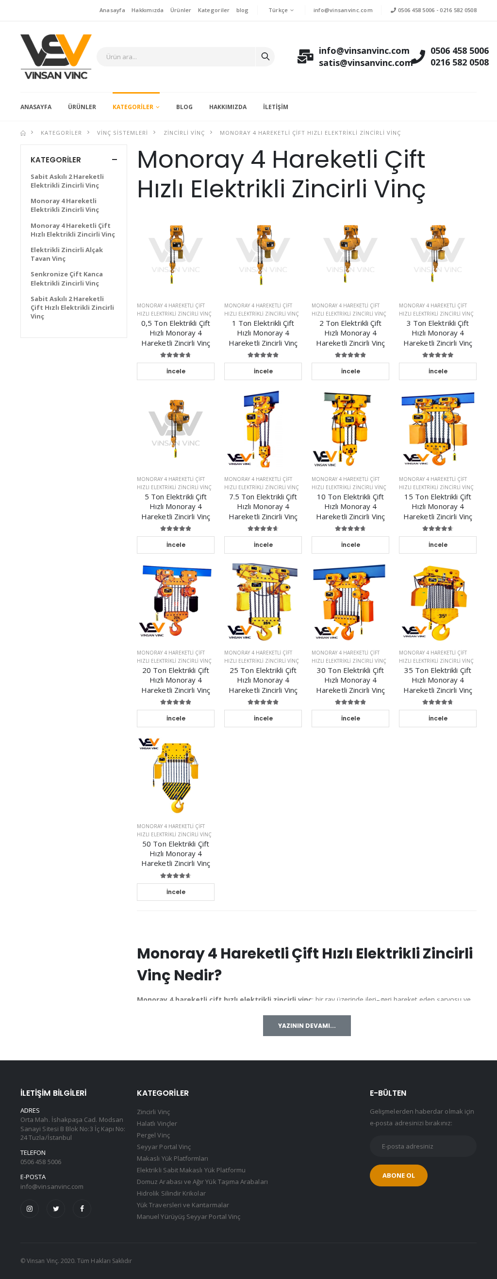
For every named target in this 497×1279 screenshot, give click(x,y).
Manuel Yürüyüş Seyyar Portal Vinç (188, 1216)
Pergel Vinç (153, 1135)
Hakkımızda (148, 10)
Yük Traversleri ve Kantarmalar (183, 1204)
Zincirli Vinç (184, 132)
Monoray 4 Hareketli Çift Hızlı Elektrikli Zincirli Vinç (310, 132)
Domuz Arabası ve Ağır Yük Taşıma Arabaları (202, 1181)
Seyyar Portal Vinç (164, 1146)
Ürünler (181, 10)
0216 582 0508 (458, 10)
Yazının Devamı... (307, 1026)
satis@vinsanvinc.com (355, 62)
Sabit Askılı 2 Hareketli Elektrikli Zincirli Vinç (67, 181)
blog (242, 10)
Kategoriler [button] (56, 160)
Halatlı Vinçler (157, 1123)
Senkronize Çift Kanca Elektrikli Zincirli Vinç (67, 278)
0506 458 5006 (415, 10)
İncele (175, 371)
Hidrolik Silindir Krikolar (171, 1193)
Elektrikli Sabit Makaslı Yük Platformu (191, 1170)
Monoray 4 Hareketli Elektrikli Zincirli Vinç (65, 205)
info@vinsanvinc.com (343, 10)
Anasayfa (112, 10)
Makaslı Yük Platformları (173, 1158)
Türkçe (278, 10)
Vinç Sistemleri (122, 132)
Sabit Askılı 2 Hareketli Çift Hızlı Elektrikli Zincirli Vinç (72, 307)
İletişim (275, 107)
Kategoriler (214, 10)
